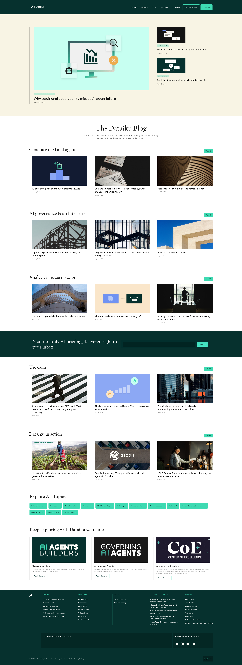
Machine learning (103, 506)
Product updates (137, 506)
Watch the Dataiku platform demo (54, 616)
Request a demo (191, 7)
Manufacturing (69, 512)
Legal (68, 659)
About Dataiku (190, 599)
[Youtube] (177, 644)
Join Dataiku (189, 603)
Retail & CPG (52, 512)
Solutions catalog (84, 620)
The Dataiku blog (120, 603)
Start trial (206, 7)
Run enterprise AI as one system (54, 599)
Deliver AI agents (49, 603)
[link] (58, 558)
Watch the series (39, 576)
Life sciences (36, 512)
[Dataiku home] (37, 7)
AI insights (86, 506)
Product (134, 7)
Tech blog (120, 506)
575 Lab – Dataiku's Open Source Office (199, 623)
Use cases (53, 506)
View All (208, 151)
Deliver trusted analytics (51, 609)
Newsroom (189, 616)
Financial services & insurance (193, 506)
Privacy (57, 659)
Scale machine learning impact (54, 613)
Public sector (82, 616)
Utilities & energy (84, 613)
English (206, 659)
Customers (189, 613)
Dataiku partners (191, 606)
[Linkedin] (188, 644)
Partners (172, 506)
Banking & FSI (83, 599)
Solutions (144, 7)
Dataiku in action (37, 506)
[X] (183, 644)
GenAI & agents (70, 506)
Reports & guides (156, 506)
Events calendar (191, 609)
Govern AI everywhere (50, 606)
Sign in (177, 7)
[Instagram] (194, 644)
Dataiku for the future (192, 620)
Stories (154, 7)
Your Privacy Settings (78, 659)
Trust (63, 659)
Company (164, 7)
